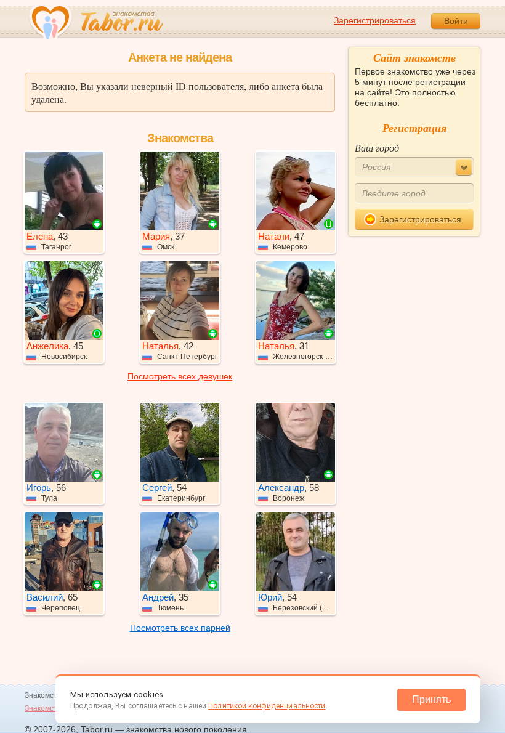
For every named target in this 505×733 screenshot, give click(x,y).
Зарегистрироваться (375, 20)
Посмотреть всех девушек (179, 376)
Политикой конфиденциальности (266, 706)
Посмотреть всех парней (180, 628)
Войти (456, 21)
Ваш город (377, 147)
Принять (431, 699)
